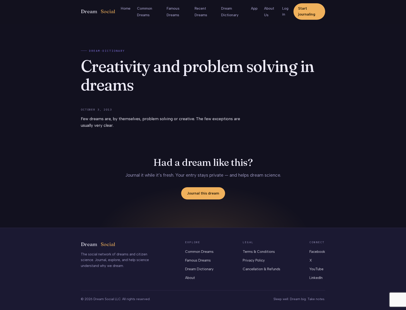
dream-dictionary (107, 50)
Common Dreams (199, 252)
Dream (98, 11)
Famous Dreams (198, 260)
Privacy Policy (254, 260)
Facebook (317, 252)
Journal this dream (203, 193)
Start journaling (306, 11)
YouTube (316, 269)
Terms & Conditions (259, 252)
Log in (285, 11)
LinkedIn (316, 278)
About (190, 278)
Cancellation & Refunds (261, 269)
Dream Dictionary (199, 269)
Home (125, 8)
